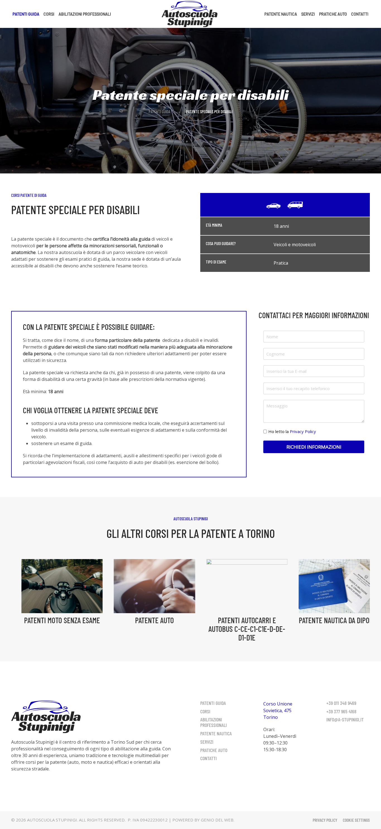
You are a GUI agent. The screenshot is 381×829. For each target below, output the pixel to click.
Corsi (205, 711)
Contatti (359, 14)
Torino (270, 717)
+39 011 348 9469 (341, 703)
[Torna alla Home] (191, 14)
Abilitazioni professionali (213, 722)
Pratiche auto (333, 14)
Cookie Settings (356, 820)
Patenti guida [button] (26, 14)
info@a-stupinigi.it (345, 719)
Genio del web (217, 820)
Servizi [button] (308, 14)
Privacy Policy (303, 431)
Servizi (206, 742)
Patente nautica (280, 14)
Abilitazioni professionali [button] (85, 14)
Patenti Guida (213, 703)
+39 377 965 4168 (341, 711)
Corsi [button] (49, 14)
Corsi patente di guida (29, 195)
